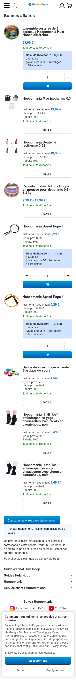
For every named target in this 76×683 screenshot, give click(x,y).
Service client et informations (25, 587)
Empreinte (11, 652)
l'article (47, 130)
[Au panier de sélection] (69, 6)
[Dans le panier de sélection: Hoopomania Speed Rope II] (47, 354)
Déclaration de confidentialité (37, 652)
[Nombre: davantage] (68, 77)
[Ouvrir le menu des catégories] (7, 5)
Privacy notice (58, 646)
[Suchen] (15, 5)
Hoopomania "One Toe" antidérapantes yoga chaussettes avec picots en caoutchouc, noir (43, 469)
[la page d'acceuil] (38, 6)
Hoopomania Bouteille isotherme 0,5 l (39, 144)
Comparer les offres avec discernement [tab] (32, 520)
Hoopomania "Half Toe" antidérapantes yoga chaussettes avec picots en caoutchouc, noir (43, 419)
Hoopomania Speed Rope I (43, 226)
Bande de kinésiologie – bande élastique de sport (46, 368)
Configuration (55, 670)
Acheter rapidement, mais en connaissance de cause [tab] (36, 530)
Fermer (21, 670)
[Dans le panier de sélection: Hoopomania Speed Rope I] (47, 284)
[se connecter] (62, 6)
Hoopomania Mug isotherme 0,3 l (47, 100)
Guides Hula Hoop (17, 575)
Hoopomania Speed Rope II (43, 296)
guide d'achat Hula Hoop (44, 558)
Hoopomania (13, 581)
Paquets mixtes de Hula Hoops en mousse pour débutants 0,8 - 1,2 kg (46, 189)
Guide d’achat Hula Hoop (22, 569)
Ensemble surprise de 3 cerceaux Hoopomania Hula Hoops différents (43, 31)
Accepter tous (38, 660)
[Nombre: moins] (26, 77)
